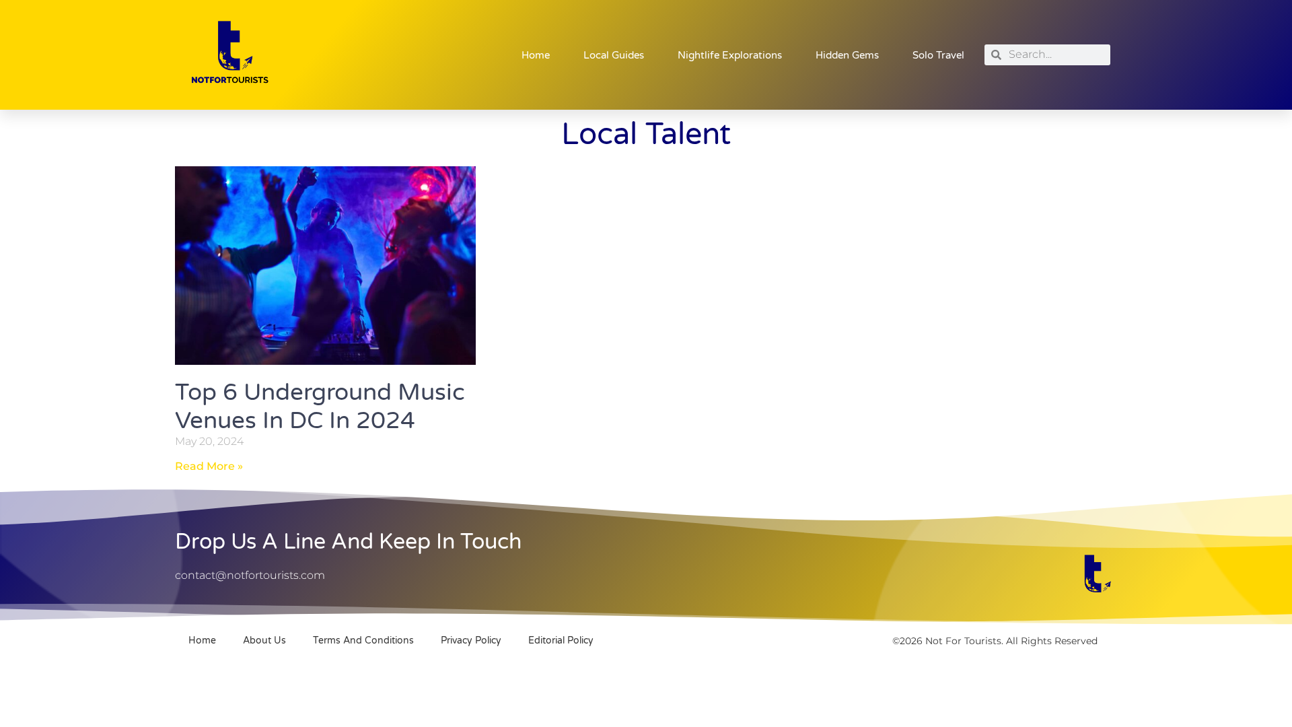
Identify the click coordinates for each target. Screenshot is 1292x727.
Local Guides (613, 55)
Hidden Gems (847, 55)
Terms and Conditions (363, 640)
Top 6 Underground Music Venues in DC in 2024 (320, 406)
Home (536, 55)
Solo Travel (938, 55)
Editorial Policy (561, 640)
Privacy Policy (471, 640)
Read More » (209, 466)
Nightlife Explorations (730, 55)
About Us (264, 640)
